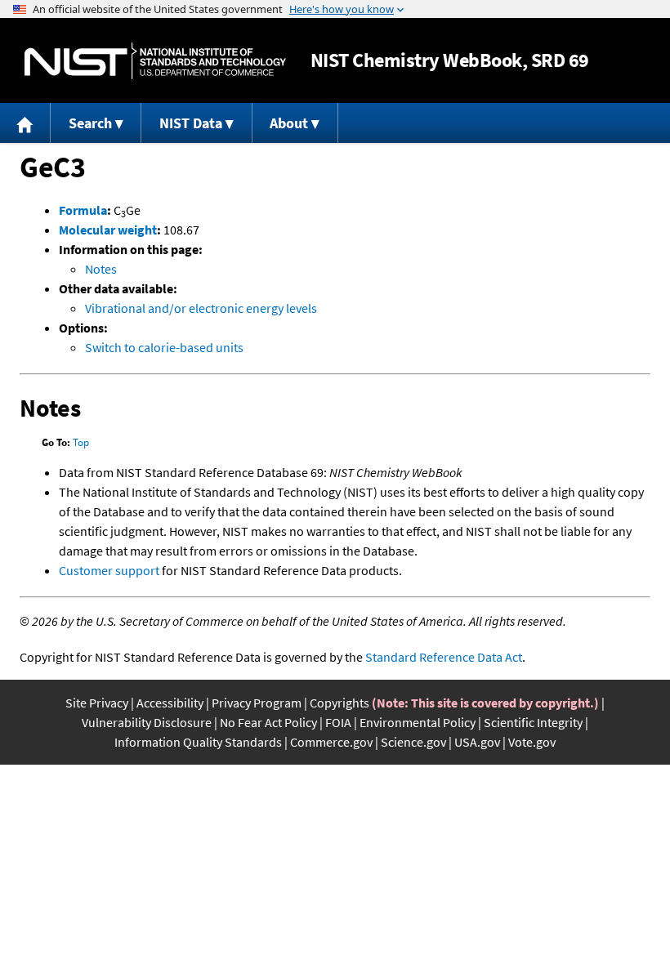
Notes (101, 269)
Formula (83, 210)
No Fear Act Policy (268, 722)
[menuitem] (25, 123)
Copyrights (339, 702)
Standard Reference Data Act (443, 657)
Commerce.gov (331, 742)
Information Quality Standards (198, 742)
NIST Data (190, 123)
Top (81, 442)
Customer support (109, 570)
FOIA (338, 722)
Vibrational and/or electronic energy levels (201, 308)
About (289, 123)
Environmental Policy (418, 722)
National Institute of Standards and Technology (155, 60)
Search (90, 123)
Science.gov (413, 742)
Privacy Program (257, 702)
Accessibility (169, 702)
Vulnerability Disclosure (147, 722)
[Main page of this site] (25, 123)
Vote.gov (532, 742)
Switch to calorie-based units (164, 347)
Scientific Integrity (533, 722)
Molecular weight (108, 229)
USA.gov (477, 742)
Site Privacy (96, 702)
